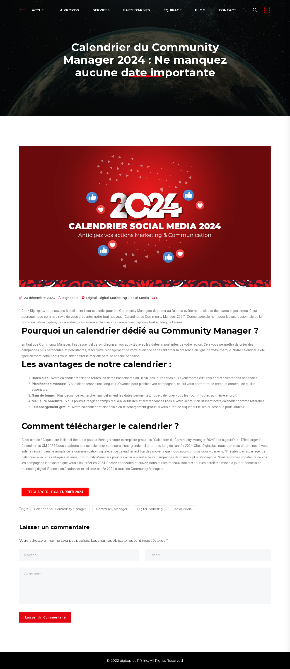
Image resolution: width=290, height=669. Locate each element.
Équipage (172, 10)
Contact (227, 10)
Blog (200, 10)
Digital (91, 298)
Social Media (138, 298)
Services (101, 10)
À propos (69, 10)
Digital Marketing (112, 298)
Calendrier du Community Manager (60, 509)
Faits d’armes (136, 10)
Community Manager (111, 509)
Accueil (39, 10)
